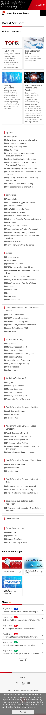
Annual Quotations (14, 392)
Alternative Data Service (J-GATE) (19, 489)
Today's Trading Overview (16, 225)
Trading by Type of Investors (18, 360)
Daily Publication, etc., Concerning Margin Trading (23, 172)
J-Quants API (11, 532)
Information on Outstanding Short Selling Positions (23, 509)
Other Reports (12, 370)
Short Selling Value (14, 357)
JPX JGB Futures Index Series (17, 318)
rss (10, 602)
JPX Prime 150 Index (14, 264)
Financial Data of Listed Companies (20, 452)
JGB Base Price (12, 150)
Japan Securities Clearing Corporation (12, 8)
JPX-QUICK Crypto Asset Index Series (21, 324)
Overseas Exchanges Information (19, 187)
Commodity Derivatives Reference (20, 245)
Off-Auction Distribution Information (21, 159)
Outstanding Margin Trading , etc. (20, 353)
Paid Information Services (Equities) (22, 407)
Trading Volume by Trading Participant (22, 229)
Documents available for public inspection (20, 502)
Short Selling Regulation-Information (21, 168)
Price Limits (11, 222)
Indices (9, 253)
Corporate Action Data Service (18, 436)
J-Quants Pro (11, 536)
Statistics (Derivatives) (16, 378)
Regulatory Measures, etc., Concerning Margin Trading (22, 178)
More (22, 660)
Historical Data (12, 418)
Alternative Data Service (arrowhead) (21, 486)
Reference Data (12, 414)
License (9, 293)
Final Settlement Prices (15, 212)
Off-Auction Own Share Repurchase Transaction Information (21, 163)
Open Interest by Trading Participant (21, 232)
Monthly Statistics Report (16, 347)
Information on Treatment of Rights (20, 183)
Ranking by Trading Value (16, 146)
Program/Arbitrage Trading (17, 363)
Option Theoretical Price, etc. (18, 215)
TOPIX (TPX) (11, 260)
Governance (11, 296)
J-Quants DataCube (14, 539)
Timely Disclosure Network (17, 433)
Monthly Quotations (14, 350)
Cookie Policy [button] (13, 707)
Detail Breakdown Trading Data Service (22, 493)
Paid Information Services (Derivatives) (23, 460)
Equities (9, 132)
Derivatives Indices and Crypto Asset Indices (22, 309)
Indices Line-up (12, 257)
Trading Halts (11, 136)
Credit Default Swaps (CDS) (17, 328)
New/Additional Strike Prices (18, 209)
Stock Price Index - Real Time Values (21, 283)
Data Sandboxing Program (17, 542)
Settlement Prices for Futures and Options (23, 219)
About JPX (39, 5)
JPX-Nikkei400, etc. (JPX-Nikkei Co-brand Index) (22, 271)
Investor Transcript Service (17, 439)
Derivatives (11, 195)
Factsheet (10, 286)
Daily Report (11, 343)
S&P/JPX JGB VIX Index (15, 315)
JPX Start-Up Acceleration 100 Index (20, 267)
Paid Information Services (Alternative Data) (23, 480)
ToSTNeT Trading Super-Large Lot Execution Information (20, 154)
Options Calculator (14, 241)
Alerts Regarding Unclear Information (21, 140)
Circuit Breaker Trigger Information (20, 202)
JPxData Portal (12, 518)
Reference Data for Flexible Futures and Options (22, 236)
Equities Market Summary (16, 143)
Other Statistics (12, 367)
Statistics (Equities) (14, 339)
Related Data (11, 289)
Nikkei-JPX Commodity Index (17, 321)
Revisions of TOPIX (13, 299)
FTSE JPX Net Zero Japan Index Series (21, 279)
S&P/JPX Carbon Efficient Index (18, 276)
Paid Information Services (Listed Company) (21, 427)
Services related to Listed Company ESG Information (22, 447)
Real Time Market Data (15, 411)
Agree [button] (23, 712)
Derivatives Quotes (14, 205)
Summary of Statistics (15, 385)
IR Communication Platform (17, 443)
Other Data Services (15, 528)
